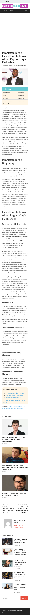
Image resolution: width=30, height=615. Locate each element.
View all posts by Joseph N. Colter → (19, 526)
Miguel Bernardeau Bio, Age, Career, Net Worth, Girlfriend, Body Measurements (14, 439)
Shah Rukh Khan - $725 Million (14, 395)
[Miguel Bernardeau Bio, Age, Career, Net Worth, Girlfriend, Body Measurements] (15, 436)
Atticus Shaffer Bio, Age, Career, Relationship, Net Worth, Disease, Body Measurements (15, 467)
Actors (4, 50)
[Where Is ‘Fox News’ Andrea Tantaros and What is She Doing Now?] (7, 584)
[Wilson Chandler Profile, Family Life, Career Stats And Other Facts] (7, 572)
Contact (8, 613)
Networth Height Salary (18, 610)
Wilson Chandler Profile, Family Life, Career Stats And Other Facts (20, 575)
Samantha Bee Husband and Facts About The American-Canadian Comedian (20, 551)
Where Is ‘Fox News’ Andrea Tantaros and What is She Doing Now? (20, 586)
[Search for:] (15, 598)
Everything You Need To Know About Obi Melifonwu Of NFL (20, 540)
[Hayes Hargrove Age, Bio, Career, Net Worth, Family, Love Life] (15, 491)
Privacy (13, 613)
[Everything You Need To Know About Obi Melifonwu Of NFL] (7, 539)
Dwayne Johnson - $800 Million (15, 393)
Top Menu (6, 1)
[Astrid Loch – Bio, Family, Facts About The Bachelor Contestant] (7, 561)
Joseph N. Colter (22, 65)
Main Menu (9, 11)
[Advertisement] (15, 31)
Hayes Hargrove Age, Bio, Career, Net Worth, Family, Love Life (14, 494)
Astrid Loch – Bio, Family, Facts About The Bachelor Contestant (20, 563)
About (3, 613)
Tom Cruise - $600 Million (13, 397)
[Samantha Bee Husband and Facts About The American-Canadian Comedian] (7, 549)
